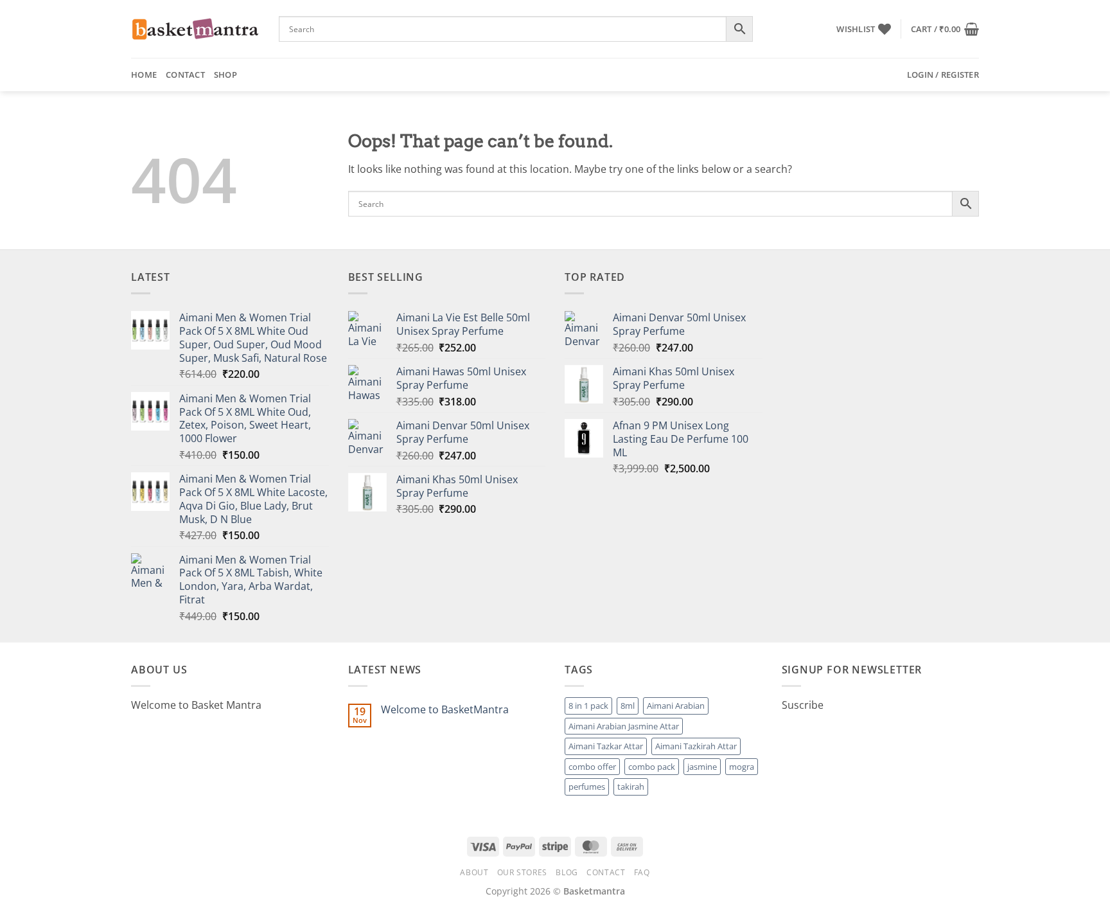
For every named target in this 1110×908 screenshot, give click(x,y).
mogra (741, 766)
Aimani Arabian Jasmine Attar (623, 726)
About (474, 872)
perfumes (586, 786)
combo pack (651, 766)
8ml (628, 705)
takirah (630, 786)
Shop (225, 74)
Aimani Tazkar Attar (605, 746)
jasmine (702, 766)
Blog (566, 872)
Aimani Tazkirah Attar (696, 746)
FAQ (642, 872)
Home (144, 74)
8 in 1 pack (588, 705)
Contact (185, 74)
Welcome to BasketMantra (445, 710)
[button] (945, 29)
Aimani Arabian (676, 705)
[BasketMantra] (195, 28)
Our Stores (522, 872)
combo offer (592, 766)
